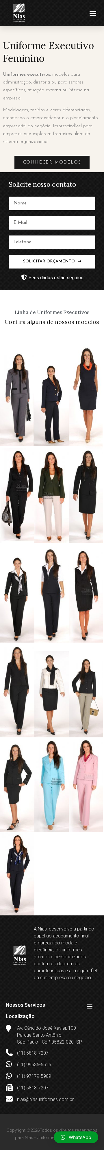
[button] (92, 13)
